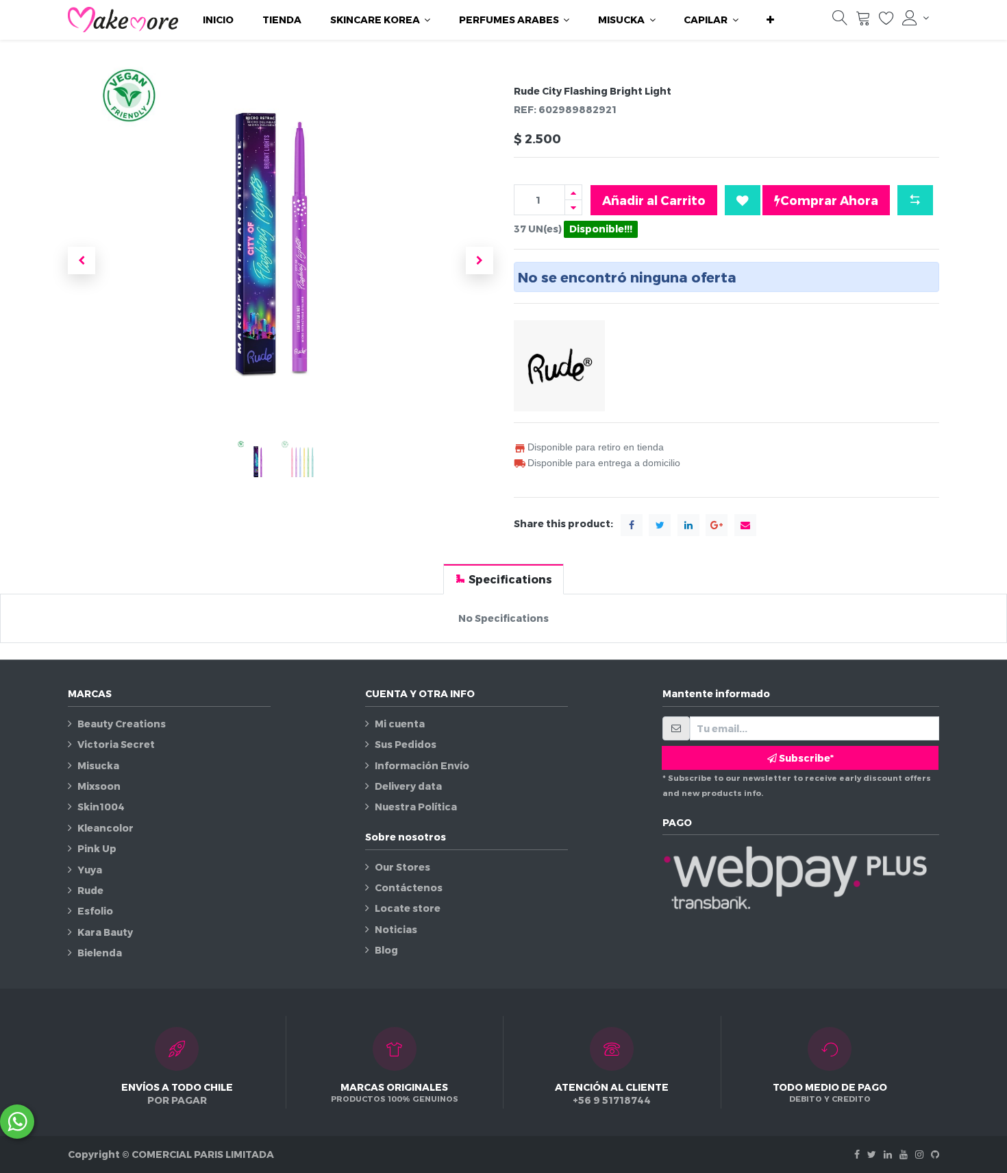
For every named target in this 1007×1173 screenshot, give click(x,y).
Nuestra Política (416, 806)
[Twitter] (871, 1154)
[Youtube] (903, 1154)
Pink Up (96, 848)
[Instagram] (919, 1154)
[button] (770, 19)
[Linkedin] (888, 1154)
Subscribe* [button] (805, 758)
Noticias (396, 929)
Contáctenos (409, 887)
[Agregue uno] (573, 192)
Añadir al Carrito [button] (654, 200)
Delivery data (408, 786)
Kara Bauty (105, 932)
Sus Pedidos (405, 744)
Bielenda (99, 952)
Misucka (98, 765)
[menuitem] (218, 19)
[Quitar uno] (573, 207)
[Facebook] (857, 1154)
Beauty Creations (121, 723)
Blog (386, 950)
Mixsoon (99, 786)
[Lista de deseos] (886, 21)
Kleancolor (105, 828)
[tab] (503, 579)
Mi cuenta (400, 723)
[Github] (935, 1154)
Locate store (407, 908)
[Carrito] (863, 21)
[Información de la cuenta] (915, 17)
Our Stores (402, 867)
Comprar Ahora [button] (829, 200)
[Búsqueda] (839, 21)
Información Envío (422, 765)
